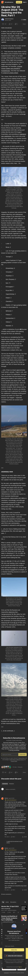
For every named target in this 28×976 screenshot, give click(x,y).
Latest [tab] (7, 902)
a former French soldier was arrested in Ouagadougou (11, 68)
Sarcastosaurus (9, 18)
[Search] (25, 902)
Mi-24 (15, 623)
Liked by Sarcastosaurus (11, 800)
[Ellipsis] (26, 798)
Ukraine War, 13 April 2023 (10, 906)
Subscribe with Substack (15, 956)
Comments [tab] (5, 783)
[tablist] (8, 783)
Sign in (24, 2)
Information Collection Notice (17, 759)
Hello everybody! (5, 908)
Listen (24, 19)
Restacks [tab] (11, 783)
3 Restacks (20, 767)
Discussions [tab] (13, 902)
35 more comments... (6, 894)
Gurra (6, 798)
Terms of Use (21, 758)
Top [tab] (3, 902)
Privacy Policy (19, 962)
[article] (14, 909)
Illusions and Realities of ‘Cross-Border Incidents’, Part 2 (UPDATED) (9, 918)
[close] (23, 924)
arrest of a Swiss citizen (10, 73)
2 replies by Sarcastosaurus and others (14, 842)
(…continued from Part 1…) (8, 922)
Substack (6, 972)
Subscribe (19, 2)
